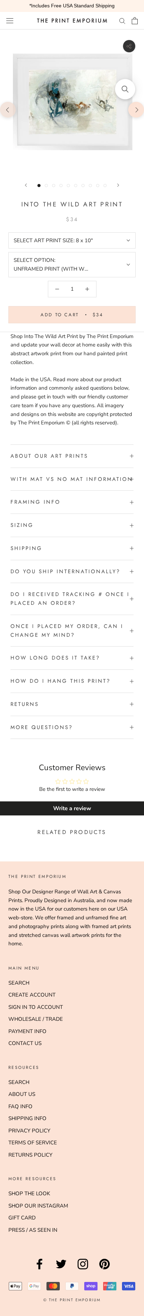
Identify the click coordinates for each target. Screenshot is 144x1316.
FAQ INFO (20, 1106)
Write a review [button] (72, 808)
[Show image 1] (39, 185)
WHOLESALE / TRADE (35, 1019)
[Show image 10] (105, 185)
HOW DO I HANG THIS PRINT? (60, 681)
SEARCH (18, 982)
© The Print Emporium (72, 1300)
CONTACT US (25, 1043)
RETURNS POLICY (30, 1154)
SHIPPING (26, 548)
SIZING (22, 525)
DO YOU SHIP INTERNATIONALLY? (65, 571)
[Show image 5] (68, 185)
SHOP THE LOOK (29, 1193)
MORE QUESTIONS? (41, 727)
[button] (125, 89)
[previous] (8, 109)
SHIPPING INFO (27, 1118)
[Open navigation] (9, 20)
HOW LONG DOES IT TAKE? (55, 658)
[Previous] (26, 185)
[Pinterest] (104, 1269)
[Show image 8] (90, 185)
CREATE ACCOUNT (32, 994)
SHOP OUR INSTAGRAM (38, 1205)
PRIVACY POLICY (29, 1130)
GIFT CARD (22, 1217)
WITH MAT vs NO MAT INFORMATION (71, 479)
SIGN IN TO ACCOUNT (35, 1007)
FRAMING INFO (35, 502)
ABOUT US (21, 1094)
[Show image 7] (83, 185)
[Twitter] (61, 1269)
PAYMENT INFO (27, 1031)
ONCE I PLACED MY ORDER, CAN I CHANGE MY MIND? (66, 630)
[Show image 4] (61, 185)
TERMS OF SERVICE (32, 1142)
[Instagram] (83, 1269)
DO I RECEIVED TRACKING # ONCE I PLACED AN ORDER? (70, 598)
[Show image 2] (46, 185)
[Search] (122, 21)
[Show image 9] (97, 185)
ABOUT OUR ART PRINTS (49, 456)
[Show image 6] (75, 185)
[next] (136, 109)
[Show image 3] (53, 185)
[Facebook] (39, 1269)
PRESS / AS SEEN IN (32, 1230)
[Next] (118, 185)
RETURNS (24, 704)
